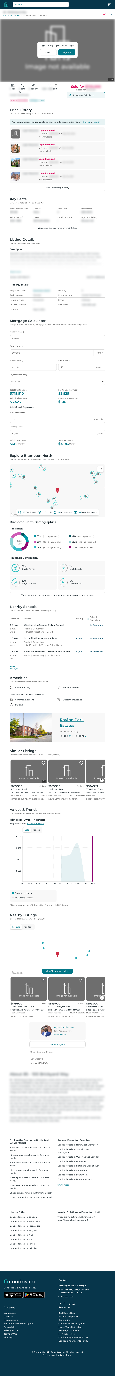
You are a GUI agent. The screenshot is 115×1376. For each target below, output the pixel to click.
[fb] (65, 1304)
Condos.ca (9, 1288)
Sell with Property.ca (69, 1316)
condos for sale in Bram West (73, 1175)
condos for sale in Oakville (23, 1248)
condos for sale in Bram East (72, 1161)
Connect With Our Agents (71, 1323)
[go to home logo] (19, 1281)
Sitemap (8, 1337)
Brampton (42, 15)
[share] (110, 14)
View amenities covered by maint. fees (57, 228)
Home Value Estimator (69, 1327)
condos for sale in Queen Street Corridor (78, 1157)
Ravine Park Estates (11, 15)
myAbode (24, 1288)
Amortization (64, 360)
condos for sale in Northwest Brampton (78, 1145)
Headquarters (11, 1320)
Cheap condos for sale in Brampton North (31, 1193)
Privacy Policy (11, 1330)
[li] (74, 1304)
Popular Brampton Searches (74, 1140)
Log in (48, 52)
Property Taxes (16, 427)
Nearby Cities (17, 1212)
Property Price (17, 332)
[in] (70, 1304)
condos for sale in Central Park (73, 1170)
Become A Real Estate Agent (18, 1323)
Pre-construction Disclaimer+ (57, 1355)
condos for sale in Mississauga (25, 1226)
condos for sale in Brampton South (75, 1179)
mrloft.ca (8, 1316)
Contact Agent (57, 1044)
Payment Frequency (18, 375)
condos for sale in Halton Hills (25, 1221)
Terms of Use (10, 1334)
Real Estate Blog (66, 1313)
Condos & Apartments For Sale (73, 1337)
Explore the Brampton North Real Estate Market (29, 1141)
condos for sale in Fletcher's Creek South (78, 1166)
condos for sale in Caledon (23, 1217)
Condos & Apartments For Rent (73, 1340)
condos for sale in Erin (21, 1239)
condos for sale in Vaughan (23, 1230)
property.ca (10, 1313)
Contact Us (64, 1320)
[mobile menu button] (111, 4)
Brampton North (30, 15)
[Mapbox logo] (17, 973)
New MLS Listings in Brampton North (79, 1212)
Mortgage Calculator (68, 1330)
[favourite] (104, 14)
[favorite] (43, 763)
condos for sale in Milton (22, 1244)
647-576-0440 (60, 1034)
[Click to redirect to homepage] (6, 4)
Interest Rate (16, 360)
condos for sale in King (21, 1235)
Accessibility (10, 1327)
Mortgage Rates (66, 1334)
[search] (41, 4)
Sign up (67, 52)
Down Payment (16, 346)
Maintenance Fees (17, 412)
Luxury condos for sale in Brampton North (31, 1197)
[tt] (60, 1304)
